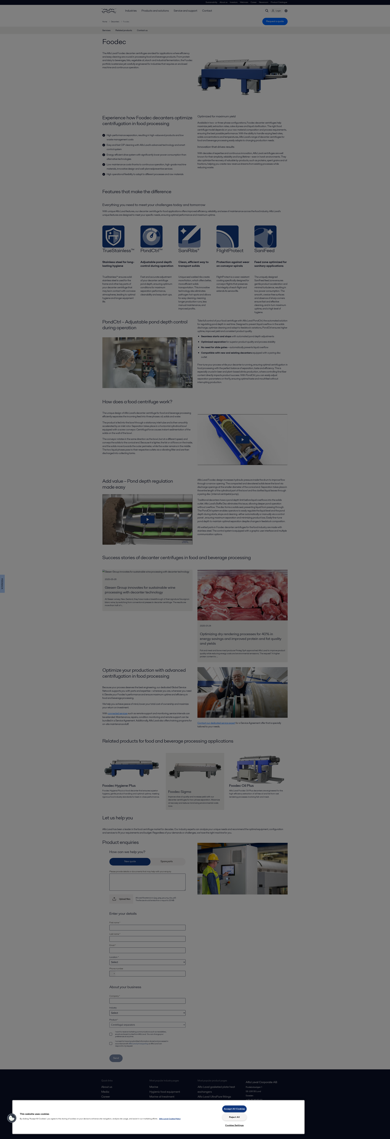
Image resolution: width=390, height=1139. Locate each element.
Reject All (234, 1117)
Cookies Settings (234, 1125)
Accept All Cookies (234, 1108)
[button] (12, 1118)
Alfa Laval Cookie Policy (170, 1118)
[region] (158, 1117)
